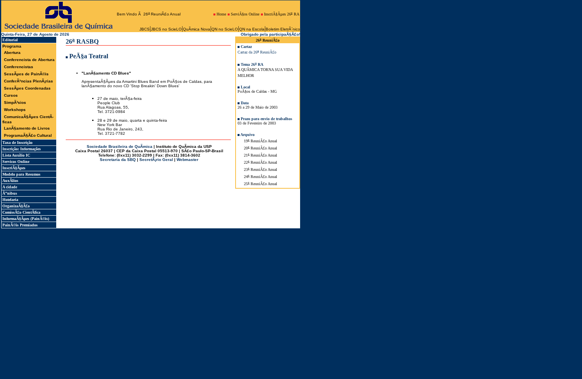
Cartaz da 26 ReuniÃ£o (257, 52)
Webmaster (187, 159)
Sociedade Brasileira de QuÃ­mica (119, 146)
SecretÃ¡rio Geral (156, 159)
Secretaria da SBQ (118, 159)
